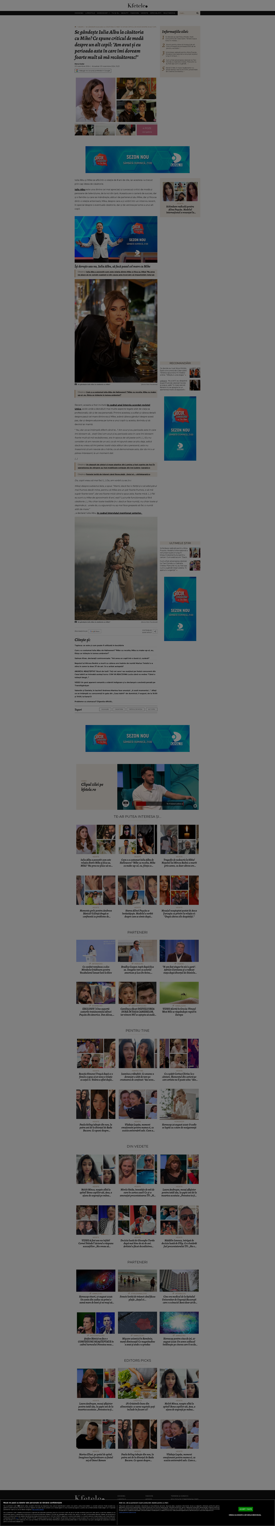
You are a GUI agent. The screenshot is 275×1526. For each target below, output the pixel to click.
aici (17, 1518)
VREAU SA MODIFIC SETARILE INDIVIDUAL (245, 1515)
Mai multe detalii (38, 1509)
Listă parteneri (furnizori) (127, 1512)
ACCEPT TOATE (246, 1509)
